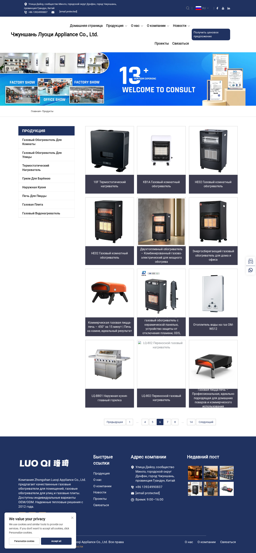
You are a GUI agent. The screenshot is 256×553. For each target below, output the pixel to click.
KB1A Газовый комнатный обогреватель (161, 184)
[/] (44, 463)
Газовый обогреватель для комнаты (42, 142)
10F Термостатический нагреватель (110, 184)
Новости (179, 26)
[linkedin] (228, 8)
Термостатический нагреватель (35, 167)
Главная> (36, 111)
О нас (135, 26)
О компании (156, 26)
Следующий (206, 422)
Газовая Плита (32, 204)
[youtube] (223, 8)
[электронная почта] (250, 261)
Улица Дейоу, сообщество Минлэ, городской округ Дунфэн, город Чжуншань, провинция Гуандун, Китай (70, 6)
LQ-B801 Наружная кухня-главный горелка (109, 398)
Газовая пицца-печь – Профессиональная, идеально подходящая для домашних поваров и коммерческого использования (213, 398)
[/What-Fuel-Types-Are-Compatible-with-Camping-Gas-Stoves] (227, 488)
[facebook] (217, 8)
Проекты (162, 43)
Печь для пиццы (34, 196)
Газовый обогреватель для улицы (42, 155)
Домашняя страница (86, 26)
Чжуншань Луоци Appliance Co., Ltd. (32, 34)
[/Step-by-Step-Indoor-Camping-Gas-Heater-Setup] (211, 488)
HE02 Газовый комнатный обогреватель (213, 184)
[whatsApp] (250, 270)
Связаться (180, 43)
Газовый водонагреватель (41, 213)
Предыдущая (115, 422)
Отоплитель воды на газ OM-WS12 (213, 327)
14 (191, 422)
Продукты (47, 111)
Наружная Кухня (34, 187)
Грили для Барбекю (36, 178)
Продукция (115, 26)
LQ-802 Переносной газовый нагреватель (161, 398)
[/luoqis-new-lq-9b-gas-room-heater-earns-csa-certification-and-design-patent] (195, 472)
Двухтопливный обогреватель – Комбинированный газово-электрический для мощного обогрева (161, 255)
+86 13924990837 (37, 12)
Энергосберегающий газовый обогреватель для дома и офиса (213, 255)
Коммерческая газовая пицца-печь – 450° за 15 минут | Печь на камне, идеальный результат (109, 327)
